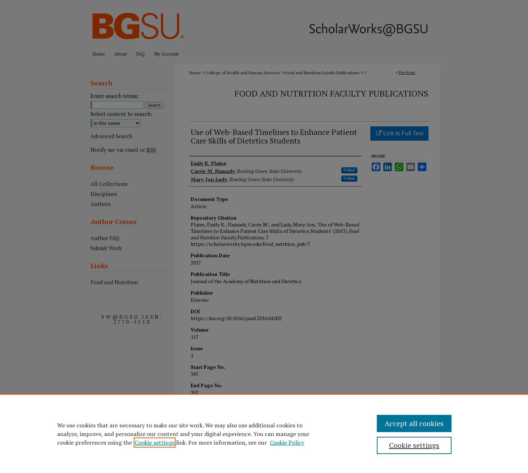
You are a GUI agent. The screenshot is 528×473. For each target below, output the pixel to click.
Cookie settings (155, 442)
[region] (264, 433)
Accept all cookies (414, 423)
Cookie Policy (287, 442)
